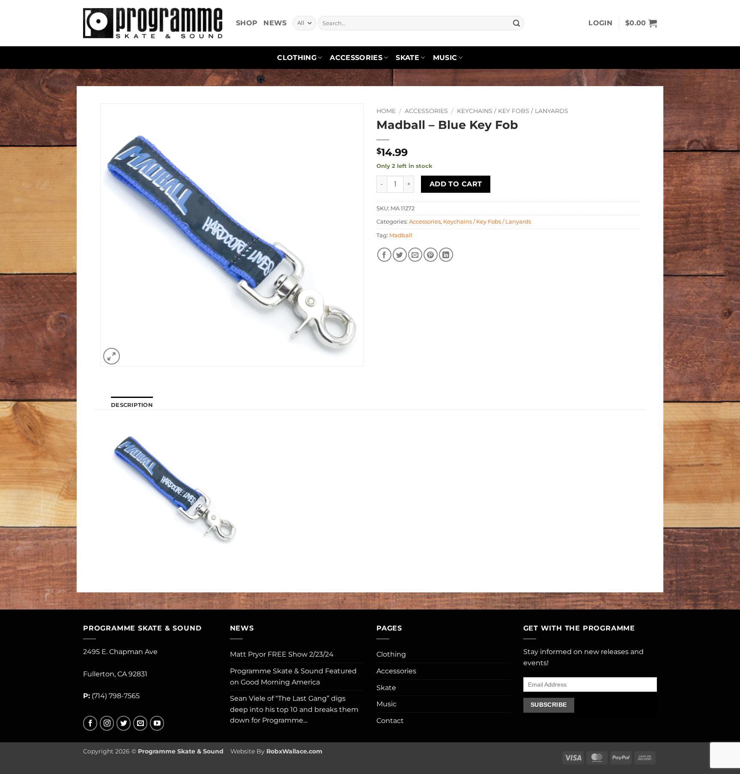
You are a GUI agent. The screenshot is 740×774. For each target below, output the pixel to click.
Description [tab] (132, 405)
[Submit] (516, 23)
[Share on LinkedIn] (446, 255)
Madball (400, 235)
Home (386, 111)
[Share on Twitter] (400, 255)
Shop (246, 23)
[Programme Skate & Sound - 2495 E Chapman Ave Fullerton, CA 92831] (153, 23)
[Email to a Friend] (415, 255)
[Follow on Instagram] (107, 723)
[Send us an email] (140, 723)
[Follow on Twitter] (123, 723)
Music (445, 58)
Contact (390, 721)
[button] (600, 23)
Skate (407, 58)
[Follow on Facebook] (90, 723)
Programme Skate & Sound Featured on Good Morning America (293, 676)
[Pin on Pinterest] (431, 255)
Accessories (356, 58)
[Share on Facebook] (384, 255)
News (274, 23)
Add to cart (456, 184)
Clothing (296, 58)
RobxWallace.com (294, 751)
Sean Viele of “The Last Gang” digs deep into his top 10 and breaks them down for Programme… (294, 709)
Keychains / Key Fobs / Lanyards (512, 111)
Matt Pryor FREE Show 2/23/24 (282, 654)
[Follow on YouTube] (157, 723)
